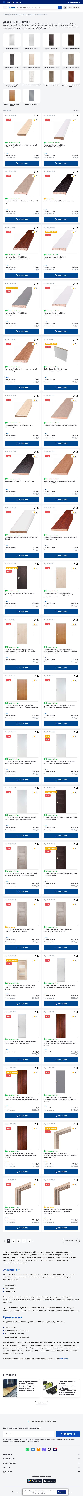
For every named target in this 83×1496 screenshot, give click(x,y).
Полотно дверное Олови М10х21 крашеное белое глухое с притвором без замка (20, 818)
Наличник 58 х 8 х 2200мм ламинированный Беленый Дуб (21, 146)
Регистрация (16, 2)
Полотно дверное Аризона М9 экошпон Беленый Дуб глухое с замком (19, 930)
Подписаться (68, 1434)
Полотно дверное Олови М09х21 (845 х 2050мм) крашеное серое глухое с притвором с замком (61, 1099)
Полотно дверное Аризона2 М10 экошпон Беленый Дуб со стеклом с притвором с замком (20, 987)
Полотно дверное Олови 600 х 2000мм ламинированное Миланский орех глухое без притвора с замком (60, 651)
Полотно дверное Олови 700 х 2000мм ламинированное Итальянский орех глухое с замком (60, 1043)
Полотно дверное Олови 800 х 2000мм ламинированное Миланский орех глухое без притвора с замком (21, 707)
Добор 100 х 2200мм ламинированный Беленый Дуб (19, 426)
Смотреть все (41, 1403)
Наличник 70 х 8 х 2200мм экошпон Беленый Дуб (21, 202)
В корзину (23, 163)
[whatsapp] (27, 1449)
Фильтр (75, 110)
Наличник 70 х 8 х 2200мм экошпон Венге (59, 201)
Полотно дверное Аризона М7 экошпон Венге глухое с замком (60, 818)
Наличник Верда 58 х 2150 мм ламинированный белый (55, 258)
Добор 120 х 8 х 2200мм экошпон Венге (19, 481)
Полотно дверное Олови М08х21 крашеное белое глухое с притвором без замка (20, 762)
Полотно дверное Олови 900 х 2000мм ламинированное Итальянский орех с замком (21, 1098)
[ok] (38, 1449)
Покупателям (9, 1463)
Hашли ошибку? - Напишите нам (43, 1421)
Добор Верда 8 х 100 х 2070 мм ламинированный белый (55, 370)
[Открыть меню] (5, 7)
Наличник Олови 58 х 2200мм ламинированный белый (54, 146)
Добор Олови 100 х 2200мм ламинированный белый (21, 538)
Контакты (7, 1455)
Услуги (6, 1467)
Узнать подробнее (39, 1493)
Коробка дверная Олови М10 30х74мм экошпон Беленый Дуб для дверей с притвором (19, 1211)
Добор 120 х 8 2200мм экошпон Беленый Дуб (60, 425)
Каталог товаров (14, 14)
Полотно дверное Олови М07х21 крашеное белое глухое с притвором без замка (59, 706)
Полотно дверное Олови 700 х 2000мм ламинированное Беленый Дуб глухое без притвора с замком (20, 651)
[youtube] (55, 1449)
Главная (5, 14)
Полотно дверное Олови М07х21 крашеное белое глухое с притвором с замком (20, 1042)
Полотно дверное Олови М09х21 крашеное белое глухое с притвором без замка (59, 762)
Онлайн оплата (74, 7)
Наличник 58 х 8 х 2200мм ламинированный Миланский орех (21, 370)
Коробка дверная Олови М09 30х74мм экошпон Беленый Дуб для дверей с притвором (58, 1211)
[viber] (44, 1449)
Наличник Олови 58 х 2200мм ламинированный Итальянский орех (18, 258)
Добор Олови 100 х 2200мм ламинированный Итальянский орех (60, 538)
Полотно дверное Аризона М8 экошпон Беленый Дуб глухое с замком (58, 930)
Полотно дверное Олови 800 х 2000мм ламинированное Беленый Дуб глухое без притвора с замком (59, 595)
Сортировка (7, 110)
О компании (8, 1459)
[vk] (33, 1449)
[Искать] (59, 7)
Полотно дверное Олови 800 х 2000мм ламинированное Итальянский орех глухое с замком (21, 1155)
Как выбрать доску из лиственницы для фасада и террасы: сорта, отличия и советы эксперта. (28, 1385)
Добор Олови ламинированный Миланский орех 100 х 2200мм (59, 482)
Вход (8, 2)
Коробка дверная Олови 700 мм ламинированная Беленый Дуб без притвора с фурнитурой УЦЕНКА (60, 1155)
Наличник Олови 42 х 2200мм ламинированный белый (54, 314)
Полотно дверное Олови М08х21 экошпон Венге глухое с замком (20, 594)
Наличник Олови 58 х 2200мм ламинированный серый (16, 314)
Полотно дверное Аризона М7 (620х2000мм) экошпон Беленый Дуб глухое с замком (21, 874)
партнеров (63, 1358)
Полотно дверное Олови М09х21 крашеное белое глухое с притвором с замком (59, 986)
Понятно (61, 1492)
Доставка (7, 1472)
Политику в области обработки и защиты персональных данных (39, 1440)
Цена (6, 153)
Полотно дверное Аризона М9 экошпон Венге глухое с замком (60, 874)
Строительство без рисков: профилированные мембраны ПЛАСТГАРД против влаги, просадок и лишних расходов (67, 1387)
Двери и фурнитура (26, 14)
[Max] (49, 1449)
